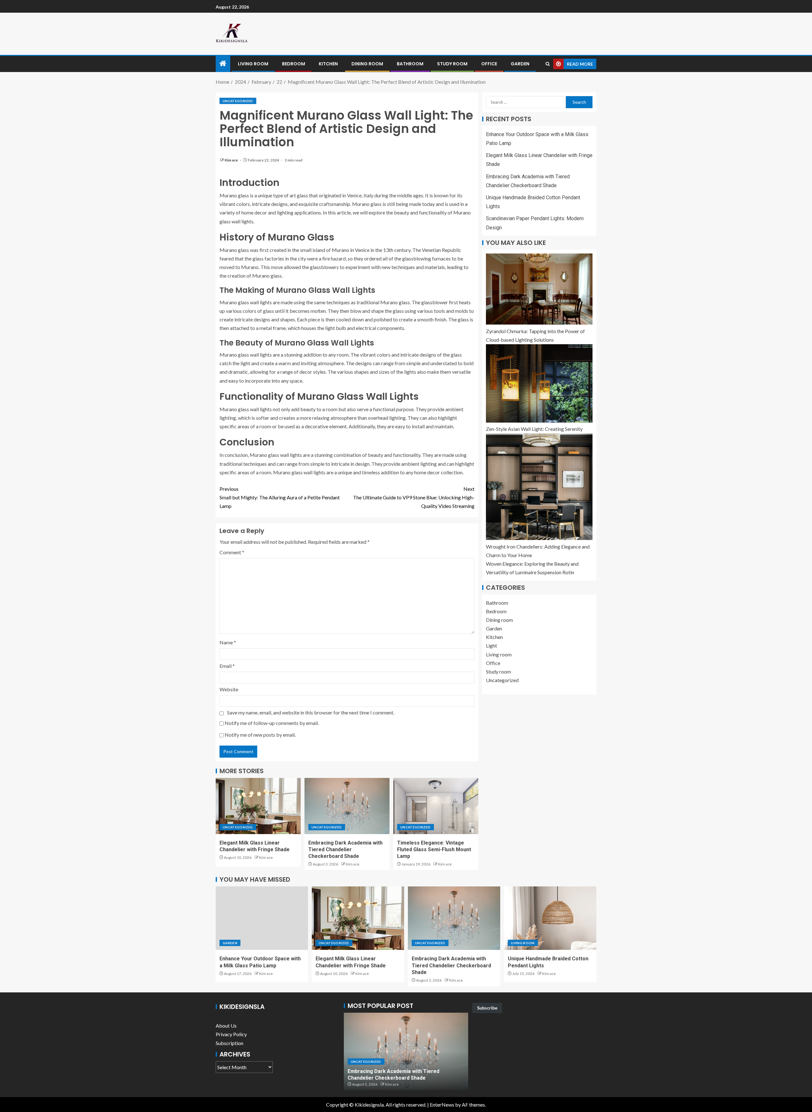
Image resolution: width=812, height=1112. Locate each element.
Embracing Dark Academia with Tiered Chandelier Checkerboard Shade (345, 849)
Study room (452, 64)
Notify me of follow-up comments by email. (272, 723)
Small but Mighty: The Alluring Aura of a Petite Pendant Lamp (279, 497)
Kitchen (328, 64)
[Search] (548, 64)
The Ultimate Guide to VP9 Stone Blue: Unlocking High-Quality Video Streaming (414, 497)
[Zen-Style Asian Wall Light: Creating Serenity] (539, 383)
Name (227, 642)
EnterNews (442, 1105)
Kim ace (232, 160)
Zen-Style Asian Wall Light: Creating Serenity (534, 429)
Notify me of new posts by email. (260, 735)
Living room (253, 64)
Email (227, 666)
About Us (226, 1026)
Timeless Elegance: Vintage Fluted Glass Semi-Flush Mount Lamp (434, 849)
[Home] (222, 63)
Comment (231, 552)
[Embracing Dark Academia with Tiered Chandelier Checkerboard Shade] (347, 806)
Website (228, 689)
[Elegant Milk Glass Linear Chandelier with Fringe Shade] (258, 806)
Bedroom (293, 64)
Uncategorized (238, 101)
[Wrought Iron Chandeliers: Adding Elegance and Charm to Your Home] (539, 486)
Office (489, 64)
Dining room (367, 64)
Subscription (229, 1043)
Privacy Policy (231, 1034)
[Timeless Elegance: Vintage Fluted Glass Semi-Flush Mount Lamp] (435, 806)
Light (491, 646)
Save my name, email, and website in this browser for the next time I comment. (310, 712)
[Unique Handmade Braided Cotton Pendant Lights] (550, 918)
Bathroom (410, 64)
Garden (520, 64)
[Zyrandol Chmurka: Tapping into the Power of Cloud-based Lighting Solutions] (539, 289)
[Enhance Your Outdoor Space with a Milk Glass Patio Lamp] (262, 918)
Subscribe (487, 1007)
